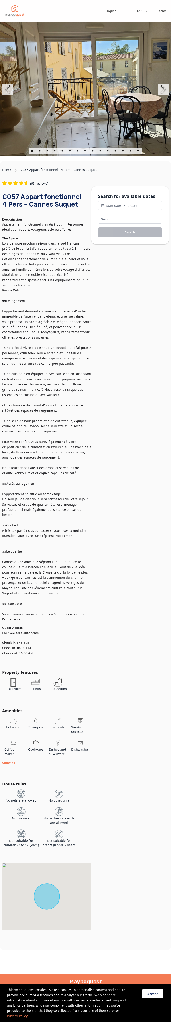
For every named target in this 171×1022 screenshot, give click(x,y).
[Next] (163, 89)
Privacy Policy (17, 1016)
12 (115, 151)
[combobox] (113, 11)
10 (100, 151)
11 (108, 151)
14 (131, 151)
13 (123, 151)
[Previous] (7, 89)
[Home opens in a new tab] (14, 11)
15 (138, 151)
